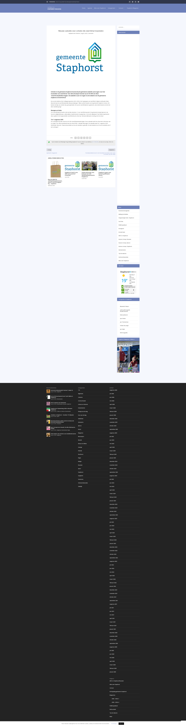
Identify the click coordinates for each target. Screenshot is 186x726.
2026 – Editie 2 (115, 702)
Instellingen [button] (114, 723)
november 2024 (113, 465)
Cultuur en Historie (61, 411)
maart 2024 (113, 493)
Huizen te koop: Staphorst (125, 246)
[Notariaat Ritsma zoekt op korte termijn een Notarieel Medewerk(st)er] (48, 422)
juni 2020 (112, 654)
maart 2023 (113, 536)
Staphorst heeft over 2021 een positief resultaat (71, 174)
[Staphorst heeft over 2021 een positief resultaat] (72, 165)
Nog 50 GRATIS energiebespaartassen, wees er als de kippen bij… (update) (55, 182)
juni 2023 (112, 525)
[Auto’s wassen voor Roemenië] (48, 403)
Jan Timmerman (124, 322)
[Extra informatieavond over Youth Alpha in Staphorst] (48, 397)
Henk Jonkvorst (124, 315)
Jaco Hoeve (123, 318)
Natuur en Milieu (82, 443)
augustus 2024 (113, 475)
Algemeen (59, 391)
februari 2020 (113, 668)
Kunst (79, 429)
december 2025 (113, 418)
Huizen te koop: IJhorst (124, 243)
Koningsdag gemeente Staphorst (118, 691)
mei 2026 (112, 400)
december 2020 (113, 632)
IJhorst (80, 425)
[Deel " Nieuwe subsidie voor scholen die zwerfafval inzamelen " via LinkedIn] (87, 137)
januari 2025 (113, 458)
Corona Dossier (82, 400)
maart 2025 (113, 450)
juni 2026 (112, 397)
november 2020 (113, 636)
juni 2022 (112, 568)
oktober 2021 (113, 597)
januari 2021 (113, 629)
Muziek (80, 440)
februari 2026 (113, 411)
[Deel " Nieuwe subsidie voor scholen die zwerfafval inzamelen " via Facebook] (75, 137)
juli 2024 (112, 479)
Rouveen (65, 404)
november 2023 (113, 508)
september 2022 (114, 557)
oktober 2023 (113, 511)
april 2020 (112, 661)
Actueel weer (122, 232)
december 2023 (113, 504)
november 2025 (113, 422)
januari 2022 (113, 586)
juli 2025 (112, 436)
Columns (80, 397)
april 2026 (112, 404)
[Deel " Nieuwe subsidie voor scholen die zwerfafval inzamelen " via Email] (90, 137)
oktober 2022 (113, 554)
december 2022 (113, 547)
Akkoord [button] (121, 723)
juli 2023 (112, 522)
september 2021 (114, 600)
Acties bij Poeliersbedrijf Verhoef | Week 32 (62, 390)
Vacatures (59, 423)
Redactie (78, 33)
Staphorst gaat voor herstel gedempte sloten (105, 174)
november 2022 (113, 550)
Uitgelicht (80, 475)
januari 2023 (113, 543)
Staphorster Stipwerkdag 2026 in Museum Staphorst (61, 409)
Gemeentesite (122, 250)
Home (83, 8)
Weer (111, 716)
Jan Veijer (122, 329)
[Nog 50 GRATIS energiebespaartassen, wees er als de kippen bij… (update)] (55, 169)
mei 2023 (112, 529)
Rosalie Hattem (124, 311)
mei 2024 (112, 486)
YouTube (121, 221)
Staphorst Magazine (132, 8)
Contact (121, 8)
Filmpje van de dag (83, 411)
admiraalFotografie (125, 310)
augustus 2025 (113, 433)
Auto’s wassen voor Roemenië (58, 402)
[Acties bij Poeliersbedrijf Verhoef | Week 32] (48, 391)
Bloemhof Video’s (124, 306)
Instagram (121, 228)
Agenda (90, 8)
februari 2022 (113, 582)
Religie (79, 461)
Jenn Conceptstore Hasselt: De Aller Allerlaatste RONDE (63, 428)
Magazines (112, 695)
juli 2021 (112, 607)
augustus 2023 (113, 518)
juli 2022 (112, 565)
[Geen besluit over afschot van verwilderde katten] (48, 435)
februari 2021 (113, 625)
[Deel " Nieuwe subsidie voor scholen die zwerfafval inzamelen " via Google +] (81, 137)
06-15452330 (95, 142)
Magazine (80, 433)
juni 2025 (112, 440)
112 (79, 390)
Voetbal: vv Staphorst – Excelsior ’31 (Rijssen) (62, 415)
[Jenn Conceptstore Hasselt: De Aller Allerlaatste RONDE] (48, 428)
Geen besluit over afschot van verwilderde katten (63, 433)
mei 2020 (112, 657)
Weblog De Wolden (123, 214)
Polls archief (113, 709)
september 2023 (114, 515)
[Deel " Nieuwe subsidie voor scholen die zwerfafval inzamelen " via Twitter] (78, 137)
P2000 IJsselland (123, 225)
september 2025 (114, 429)
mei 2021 (112, 615)
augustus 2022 (113, 561)
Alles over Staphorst (100, 8)
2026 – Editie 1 (115, 698)
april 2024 (112, 490)
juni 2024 (112, 483)
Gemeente (90, 33)
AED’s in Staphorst (123, 235)
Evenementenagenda (124, 210)
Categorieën (111, 8)
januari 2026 (113, 415)
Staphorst (69, 404)
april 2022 (112, 575)
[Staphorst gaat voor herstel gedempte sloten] (106, 165)
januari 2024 (113, 500)
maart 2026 (113, 408)
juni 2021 (112, 611)
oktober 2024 (113, 468)
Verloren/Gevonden (123, 257)
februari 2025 (113, 454)
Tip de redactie (122, 253)
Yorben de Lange (124, 325)
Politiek (80, 450)
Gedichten (80, 418)
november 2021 (113, 593)
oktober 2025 (113, 425)
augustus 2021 (113, 604)
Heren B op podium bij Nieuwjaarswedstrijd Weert (67, 1)
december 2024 (113, 461)
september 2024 (114, 472)
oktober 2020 (113, 639)
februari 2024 (113, 497)
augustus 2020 (113, 647)
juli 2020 (112, 650)
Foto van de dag (82, 415)
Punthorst (80, 454)
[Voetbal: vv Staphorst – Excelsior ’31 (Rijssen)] (48, 416)
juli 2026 (112, 393)
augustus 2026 (113, 390)
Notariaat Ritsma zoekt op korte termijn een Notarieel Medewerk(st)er (62, 421)
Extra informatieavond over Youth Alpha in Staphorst (62, 396)
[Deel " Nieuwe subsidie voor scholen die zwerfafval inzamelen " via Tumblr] (84, 137)
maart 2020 (113, 664)
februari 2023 (113, 540)
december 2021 (113, 590)
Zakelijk (80, 486)
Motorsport (81, 436)
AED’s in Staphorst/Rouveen (117, 681)
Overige (80, 447)
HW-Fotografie (123, 332)
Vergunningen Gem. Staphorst (126, 218)
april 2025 (112, 447)
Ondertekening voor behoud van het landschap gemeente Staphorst (88, 174)
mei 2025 (112, 443)
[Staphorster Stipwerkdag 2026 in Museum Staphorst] (48, 409)
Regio (69, 430)
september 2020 (114, 643)
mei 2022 (112, 572)
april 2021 (112, 618)
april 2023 (112, 532)
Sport (58, 416)
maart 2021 (113, 622)
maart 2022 (113, 579)
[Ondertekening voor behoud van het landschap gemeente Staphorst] (89, 165)
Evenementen (60, 399)
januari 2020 (113, 672)
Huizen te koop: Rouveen (125, 239)
